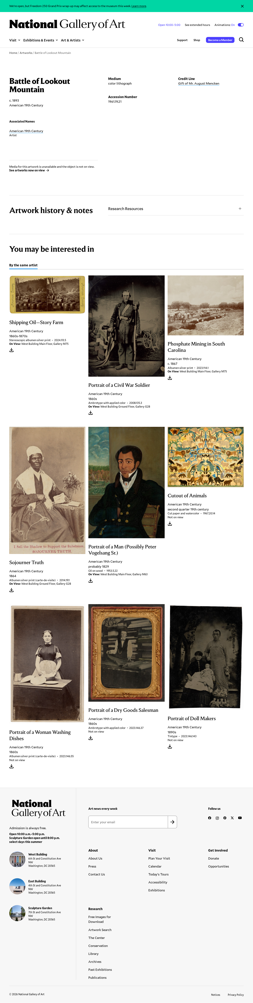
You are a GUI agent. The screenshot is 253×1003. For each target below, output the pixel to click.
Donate (213, 858)
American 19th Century (26, 131)
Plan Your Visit (159, 858)
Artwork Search (99, 929)
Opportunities (218, 866)
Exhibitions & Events (38, 40)
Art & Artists (70, 40)
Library (93, 953)
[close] (242, 6)
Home (13, 53)
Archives (94, 961)
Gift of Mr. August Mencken (198, 83)
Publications (97, 977)
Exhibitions (156, 890)
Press (92, 866)
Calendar (155, 866)
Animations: (224, 25)
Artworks (26, 53)
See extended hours (197, 25)
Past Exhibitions (100, 969)
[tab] (23, 265)
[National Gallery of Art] (37, 807)
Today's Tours (158, 874)
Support (182, 40)
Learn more (139, 6)
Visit (12, 40)
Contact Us (96, 874)
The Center (96, 937)
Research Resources (125, 208)
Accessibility (157, 882)
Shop (197, 40)
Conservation (98, 945)
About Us (95, 858)
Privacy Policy (236, 995)
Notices (215, 995)
